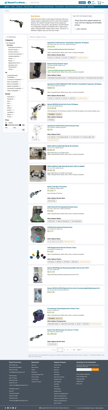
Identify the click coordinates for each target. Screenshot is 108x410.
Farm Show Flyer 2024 (37, 374)
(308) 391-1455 (13, 398)
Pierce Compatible (14, 84)
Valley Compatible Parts (60, 396)
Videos (33, 369)
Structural (56, 386)
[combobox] (54, 2)
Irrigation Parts (58, 379)
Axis (9, 103)
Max (14, 127)
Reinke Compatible (14, 86)
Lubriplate (11, 112)
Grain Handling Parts (81, 376)
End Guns (56, 372)
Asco (9, 101)
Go (23, 125)
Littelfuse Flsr (79, 381)
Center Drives (57, 365)
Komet (10, 110)
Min (6, 127)
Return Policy (35, 367)
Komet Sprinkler (80, 379)
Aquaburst (11, 99)
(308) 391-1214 (13, 382)
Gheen (10, 108)
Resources (34, 372)
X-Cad (10, 116)
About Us (34, 365)
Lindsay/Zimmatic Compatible (12, 76)
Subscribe (95, 369)
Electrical (56, 369)
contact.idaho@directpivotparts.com (18, 400)
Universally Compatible (15, 88)
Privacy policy (35, 377)
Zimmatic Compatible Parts (61, 393)
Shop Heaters (57, 381)
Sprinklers (56, 384)
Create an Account (36, 381)
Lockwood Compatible (15, 79)
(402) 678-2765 (13, 369)
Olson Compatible (13, 82)
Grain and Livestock (59, 377)
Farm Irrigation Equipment (83, 374)
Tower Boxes (57, 388)
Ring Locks (79, 383)
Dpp (9, 105)
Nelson (10, 114)
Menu (7, 7)
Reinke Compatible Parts (60, 400)
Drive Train (57, 367)
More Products (58, 403)
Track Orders (35, 379)
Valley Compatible (13, 90)
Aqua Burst (11, 97)
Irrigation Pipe (57, 391)
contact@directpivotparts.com (17, 372)
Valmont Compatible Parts (60, 398)
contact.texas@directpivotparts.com (18, 385)
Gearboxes (57, 374)
